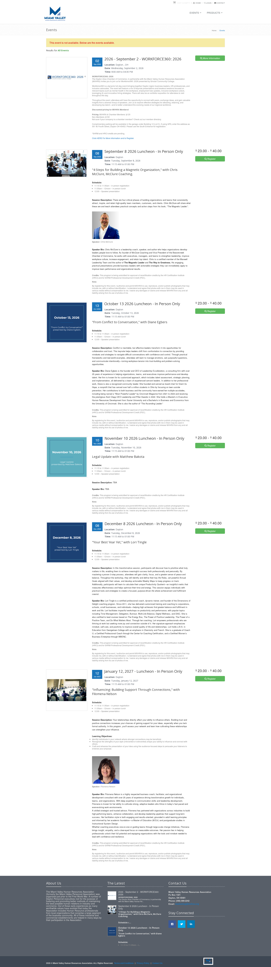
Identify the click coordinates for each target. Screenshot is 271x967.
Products (213, 12)
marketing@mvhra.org (187, 903)
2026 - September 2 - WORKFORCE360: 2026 (138, 893)
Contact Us (157, 963)
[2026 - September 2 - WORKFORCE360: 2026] (112, 895)
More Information (211, 58)
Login (208, 3)
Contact (221, 3)
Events (194, 12)
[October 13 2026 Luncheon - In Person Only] (112, 931)
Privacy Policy (143, 963)
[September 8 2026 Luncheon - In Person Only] (112, 909)
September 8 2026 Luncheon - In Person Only (138, 907)
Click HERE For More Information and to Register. (113, 138)
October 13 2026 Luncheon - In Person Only (138, 929)
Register (211, 158)
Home (198, 3)
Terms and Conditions (124, 963)
